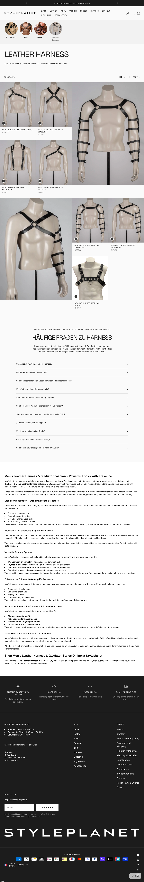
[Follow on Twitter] (138, 859)
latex (43, 11)
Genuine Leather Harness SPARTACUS (14, 189)
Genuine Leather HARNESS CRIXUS (17, 130)
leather (53, 11)
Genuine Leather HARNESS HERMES (50, 189)
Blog (119, 787)
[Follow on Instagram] (138, 864)
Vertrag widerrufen (127, 755)
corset (83, 11)
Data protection (125, 764)
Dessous (106, 11)
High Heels (46, 15)
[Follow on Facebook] (138, 854)
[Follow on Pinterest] (138, 869)
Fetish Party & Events (128, 782)
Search (120, 729)
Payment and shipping (124, 745)
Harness (94, 11)
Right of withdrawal (127, 750)
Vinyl (63, 11)
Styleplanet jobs (125, 773)
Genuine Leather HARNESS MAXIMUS (50, 131)
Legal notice (123, 760)
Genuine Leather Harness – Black (87, 304)
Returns (121, 778)
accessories (61, 15)
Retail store (123, 769)
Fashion (73, 11)
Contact (121, 734)
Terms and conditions (128, 738)
